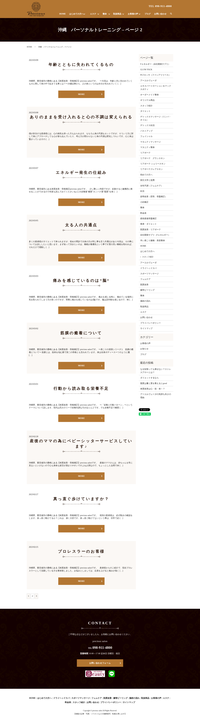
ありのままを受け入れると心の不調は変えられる (81, 117)
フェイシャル (146, 136)
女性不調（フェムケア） (151, 186)
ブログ (148, 14)
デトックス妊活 (147, 125)
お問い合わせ (160, 14)
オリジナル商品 (147, 100)
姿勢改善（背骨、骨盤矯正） (153, 196)
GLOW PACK (146, 69)
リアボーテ (145, 153)
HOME (62, 14)
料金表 (143, 213)
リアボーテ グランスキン (152, 158)
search (171, 14)
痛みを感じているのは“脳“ (81, 280)
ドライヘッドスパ (148, 268)
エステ (93, 14)
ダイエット (145, 111)
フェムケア (145, 279)
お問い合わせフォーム (100, 663)
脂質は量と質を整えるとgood (153, 383)
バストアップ (146, 131)
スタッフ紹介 (146, 106)
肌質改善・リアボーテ (150, 229)
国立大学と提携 (147, 180)
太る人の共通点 (81, 225)
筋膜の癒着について (81, 333)
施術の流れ (145, 301)
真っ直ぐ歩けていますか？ (81, 499)
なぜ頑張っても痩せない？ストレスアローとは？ (155, 370)
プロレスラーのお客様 (81, 551)
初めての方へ (146, 175)
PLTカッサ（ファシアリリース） (155, 75)
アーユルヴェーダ (148, 80)
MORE (81, 94)
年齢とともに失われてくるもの (81, 64)
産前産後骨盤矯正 (148, 218)
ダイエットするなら (149, 378)
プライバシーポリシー (150, 323)
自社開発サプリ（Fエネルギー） (155, 235)
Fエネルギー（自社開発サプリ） (155, 64)
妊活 (142, 191)
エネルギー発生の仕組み (81, 172)
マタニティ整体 (147, 147)
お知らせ (144, 349)
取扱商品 (117, 14)
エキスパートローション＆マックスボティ (155, 87)
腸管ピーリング (147, 290)
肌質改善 (144, 285)
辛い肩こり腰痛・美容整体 (152, 240)
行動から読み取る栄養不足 (81, 388)
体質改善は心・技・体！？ (152, 389)
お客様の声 (133, 14)
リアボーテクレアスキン (151, 169)
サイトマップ (146, 328)
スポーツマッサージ (149, 274)
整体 (105, 14)
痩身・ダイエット (148, 224)
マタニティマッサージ (150, 142)
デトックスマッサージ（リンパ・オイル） (155, 118)
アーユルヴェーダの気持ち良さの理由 (155, 396)
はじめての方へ (76, 14)
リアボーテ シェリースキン (152, 164)
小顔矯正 (144, 202)
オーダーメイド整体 (149, 95)
